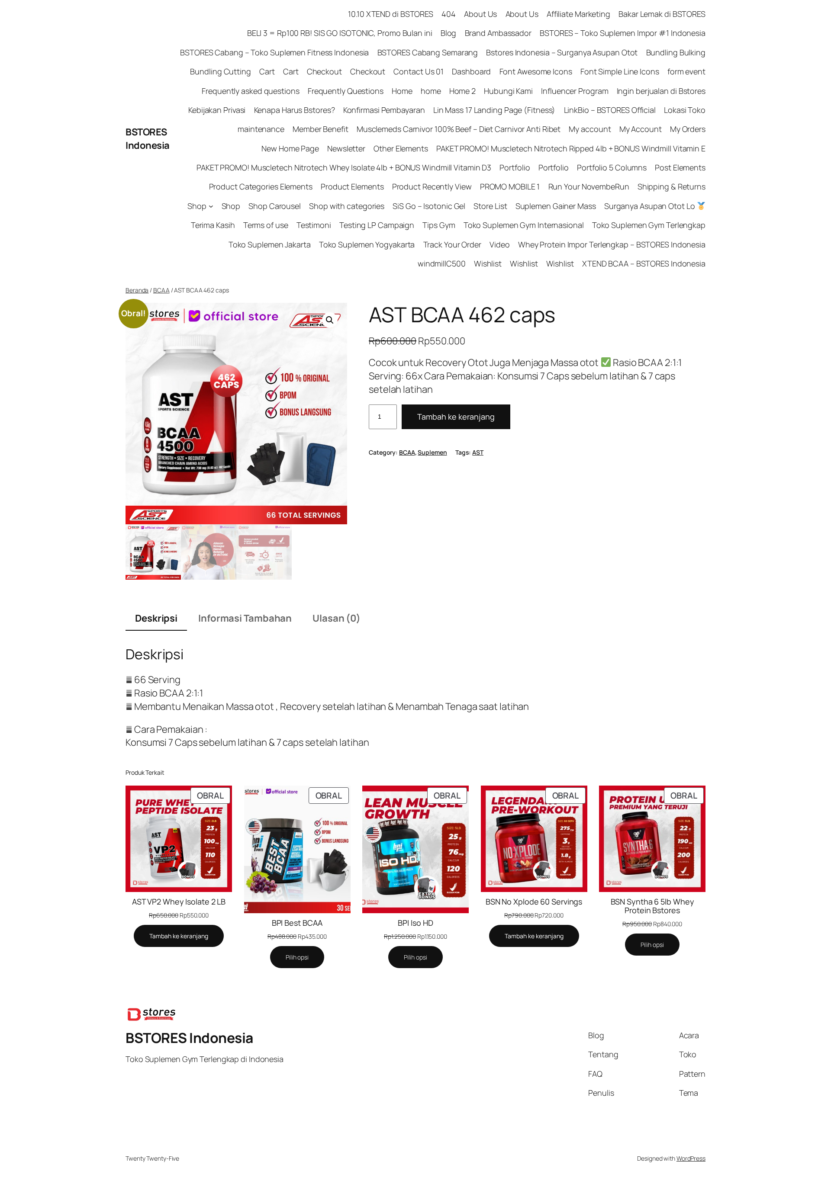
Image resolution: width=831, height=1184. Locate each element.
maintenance (261, 129)
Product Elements (352, 186)
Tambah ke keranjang (456, 416)
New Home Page (290, 148)
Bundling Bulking (675, 52)
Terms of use (265, 225)
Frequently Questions (345, 91)
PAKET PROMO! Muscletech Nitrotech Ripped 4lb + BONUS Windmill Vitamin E (570, 148)
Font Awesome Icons (535, 71)
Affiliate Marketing (578, 14)
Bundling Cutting (220, 71)
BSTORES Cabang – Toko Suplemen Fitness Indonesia (274, 52)
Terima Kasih (213, 225)
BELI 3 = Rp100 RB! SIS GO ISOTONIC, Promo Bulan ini (339, 33)
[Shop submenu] (211, 206)
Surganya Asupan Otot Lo (650, 206)
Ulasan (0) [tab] (336, 618)
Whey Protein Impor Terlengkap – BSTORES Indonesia (611, 244)
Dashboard (471, 71)
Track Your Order (452, 244)
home (431, 91)
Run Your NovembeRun (588, 186)
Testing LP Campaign (376, 225)
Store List (490, 206)
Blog (449, 33)
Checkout (324, 71)
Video (500, 244)
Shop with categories (346, 206)
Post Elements (680, 167)
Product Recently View (432, 186)
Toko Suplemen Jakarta (270, 244)
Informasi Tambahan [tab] (245, 618)
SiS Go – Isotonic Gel (429, 206)
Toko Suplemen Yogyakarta (367, 244)
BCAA (161, 290)
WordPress (690, 1158)
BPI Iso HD (415, 922)
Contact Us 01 (418, 71)
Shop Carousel (274, 206)
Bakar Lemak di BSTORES (661, 14)
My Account (640, 129)
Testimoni (313, 225)
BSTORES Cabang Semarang (427, 52)
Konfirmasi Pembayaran (384, 110)
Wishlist (488, 263)
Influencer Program (574, 91)
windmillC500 (442, 263)
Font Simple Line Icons (619, 71)
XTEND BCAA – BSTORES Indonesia (643, 263)
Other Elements (401, 148)
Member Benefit (320, 129)
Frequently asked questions (250, 91)
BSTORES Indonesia (148, 138)
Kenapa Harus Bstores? (294, 110)
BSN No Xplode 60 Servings (534, 901)
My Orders (687, 129)
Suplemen (432, 452)
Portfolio (514, 167)
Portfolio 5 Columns (612, 167)
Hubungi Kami (508, 91)
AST (477, 452)
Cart (267, 71)
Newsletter (346, 148)
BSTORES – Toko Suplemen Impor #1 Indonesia (622, 33)
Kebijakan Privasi (216, 110)
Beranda (137, 290)
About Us (480, 14)
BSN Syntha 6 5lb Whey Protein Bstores (652, 906)
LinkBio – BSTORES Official (610, 110)
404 (448, 14)
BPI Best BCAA (297, 922)
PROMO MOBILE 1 (510, 186)
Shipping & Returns (671, 186)
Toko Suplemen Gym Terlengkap (648, 225)
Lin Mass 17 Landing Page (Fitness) (494, 110)
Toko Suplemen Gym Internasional (524, 225)
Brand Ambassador (498, 33)
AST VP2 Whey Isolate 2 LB (179, 901)
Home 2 (462, 91)
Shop (196, 206)
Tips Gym (438, 225)
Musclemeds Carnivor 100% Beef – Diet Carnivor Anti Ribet (458, 129)
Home (402, 91)
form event (686, 71)
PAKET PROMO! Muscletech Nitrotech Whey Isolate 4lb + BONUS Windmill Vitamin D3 (343, 167)
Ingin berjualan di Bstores (661, 91)
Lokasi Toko (684, 110)
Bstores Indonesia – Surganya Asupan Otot (562, 52)
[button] (330, 320)
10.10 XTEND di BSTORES (390, 14)
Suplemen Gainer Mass (555, 206)
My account (590, 129)
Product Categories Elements (260, 186)
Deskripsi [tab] (156, 618)
